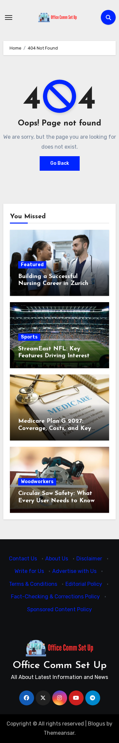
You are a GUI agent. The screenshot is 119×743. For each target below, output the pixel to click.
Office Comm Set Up (60, 665)
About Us (56, 558)
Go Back (59, 163)
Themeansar (59, 733)
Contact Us (23, 558)
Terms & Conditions (33, 584)
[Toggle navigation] (8, 17)
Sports (29, 337)
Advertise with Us (74, 571)
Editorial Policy (83, 584)
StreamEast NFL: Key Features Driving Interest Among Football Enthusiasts (58, 356)
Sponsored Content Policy (59, 609)
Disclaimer (89, 558)
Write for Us (29, 571)
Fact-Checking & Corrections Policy (55, 597)
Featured (32, 264)
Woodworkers (37, 481)
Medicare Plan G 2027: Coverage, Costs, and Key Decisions (54, 428)
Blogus (96, 724)
